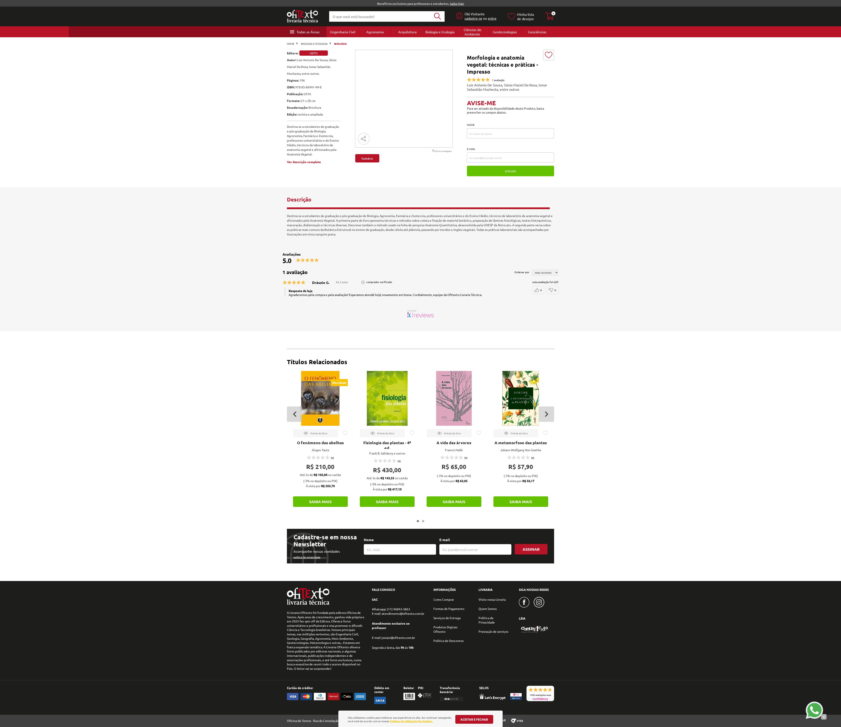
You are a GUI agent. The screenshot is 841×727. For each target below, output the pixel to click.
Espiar (315, 433)
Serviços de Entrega (447, 618)
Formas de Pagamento (448, 609)
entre (492, 18)
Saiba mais (320, 501)
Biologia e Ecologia (439, 32)
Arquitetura (407, 32)
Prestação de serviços (493, 631)
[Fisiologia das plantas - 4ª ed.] (387, 398)
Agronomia (375, 32)
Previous (294, 414)
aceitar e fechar (474, 719)
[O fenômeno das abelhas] (320, 398)
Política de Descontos (448, 641)
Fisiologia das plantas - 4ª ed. (387, 445)
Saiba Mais (457, 3)
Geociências (537, 32)
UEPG (314, 53)
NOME (471, 125)
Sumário (367, 158)
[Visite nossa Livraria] (308, 604)
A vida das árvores (453, 442)
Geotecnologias (505, 32)
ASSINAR (531, 549)
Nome (369, 539)
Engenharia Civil (342, 32)
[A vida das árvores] (454, 398)
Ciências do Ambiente (472, 31)
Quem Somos (488, 609)
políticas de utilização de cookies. (411, 721)
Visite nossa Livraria (492, 599)
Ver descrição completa (304, 162)
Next (546, 414)
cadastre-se (473, 18)
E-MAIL (471, 149)
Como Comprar (443, 599)
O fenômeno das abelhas (320, 442)
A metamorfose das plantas (521, 442)
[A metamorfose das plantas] (520, 398)
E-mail (444, 539)
